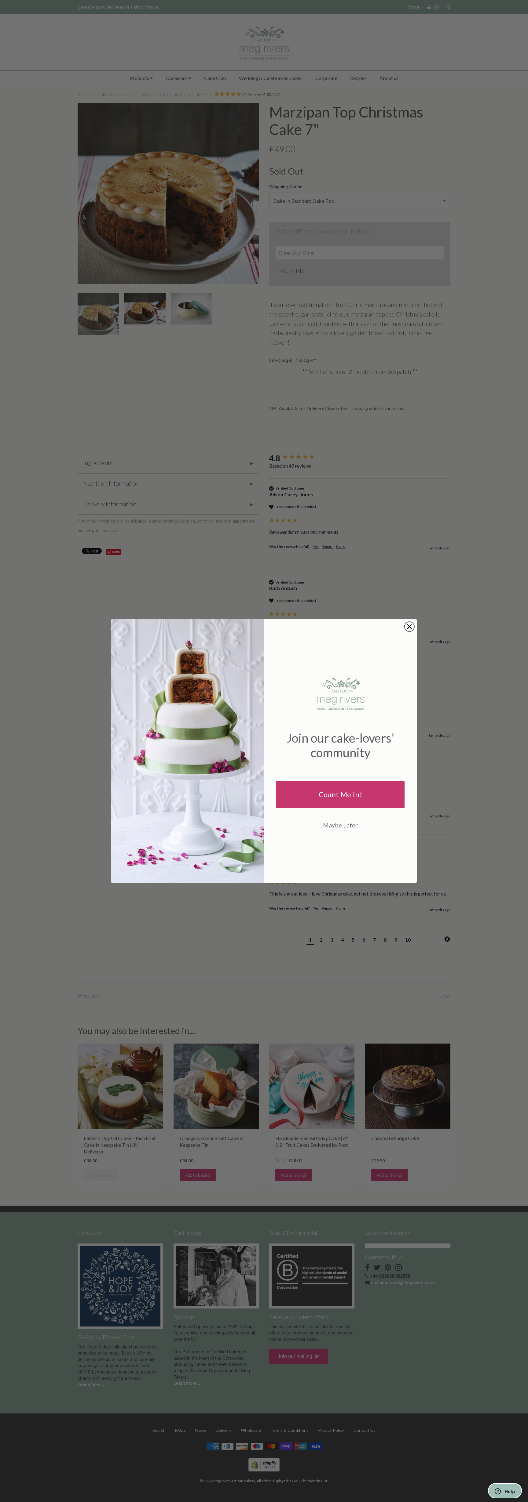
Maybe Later (340, 825)
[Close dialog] (409, 627)
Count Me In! (340, 794)
